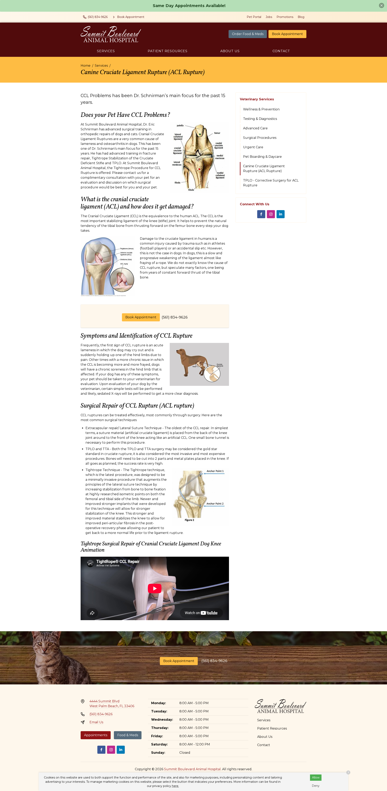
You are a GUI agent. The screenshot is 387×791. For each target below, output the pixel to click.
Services (106, 51)
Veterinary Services (257, 99)
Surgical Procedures (259, 138)
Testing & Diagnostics (260, 119)
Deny (315, 786)
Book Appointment (287, 34)
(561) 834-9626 (175, 317)
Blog (301, 17)
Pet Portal (254, 17)
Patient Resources (167, 51)
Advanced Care (255, 128)
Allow (315, 777)
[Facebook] (261, 214)
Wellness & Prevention (261, 109)
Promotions (285, 17)
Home (86, 65)
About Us (230, 51)
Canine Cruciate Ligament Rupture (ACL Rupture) (264, 168)
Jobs (269, 17)
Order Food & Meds (247, 34)
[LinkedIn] (281, 214)
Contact (281, 51)
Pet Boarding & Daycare (262, 157)
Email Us (96, 722)
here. (175, 786)
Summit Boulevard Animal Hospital (192, 769)
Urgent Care (253, 147)
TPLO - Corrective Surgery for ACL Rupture (271, 183)
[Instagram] (271, 214)
